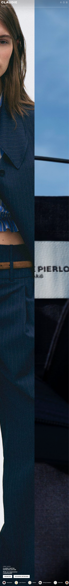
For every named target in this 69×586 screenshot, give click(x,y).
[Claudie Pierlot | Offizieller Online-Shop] (9, 2)
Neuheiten (7, 576)
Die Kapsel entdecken (21, 576)
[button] (61, 2)
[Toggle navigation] (67, 2)
